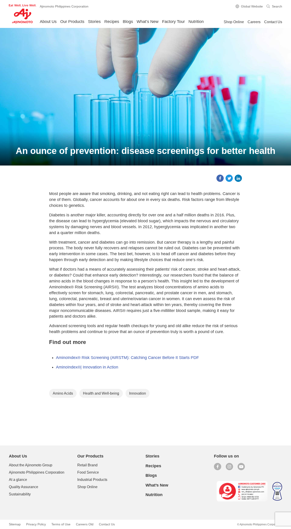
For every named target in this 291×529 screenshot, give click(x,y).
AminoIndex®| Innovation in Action (87, 367)
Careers (254, 22)
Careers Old (84, 524)
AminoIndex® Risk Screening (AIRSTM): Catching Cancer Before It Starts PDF (127, 357)
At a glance (18, 480)
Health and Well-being (101, 393)
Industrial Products (92, 480)
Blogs (151, 475)
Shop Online (87, 487)
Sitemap (15, 524)
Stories (94, 21)
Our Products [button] (72, 21)
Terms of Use (60, 524)
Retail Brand (87, 465)
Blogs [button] (128, 21)
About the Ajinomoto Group (30, 465)
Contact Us (273, 22)
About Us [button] (48, 21)
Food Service (88, 472)
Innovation (137, 393)
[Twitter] (229, 178)
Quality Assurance (23, 487)
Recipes (111, 21)
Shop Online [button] (234, 22)
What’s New (147, 21)
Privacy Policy (36, 524)
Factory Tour (173, 21)
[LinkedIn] (238, 178)
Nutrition (196, 21)
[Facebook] (220, 178)
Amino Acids (63, 393)
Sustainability (20, 494)
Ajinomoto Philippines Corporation (36, 472)
